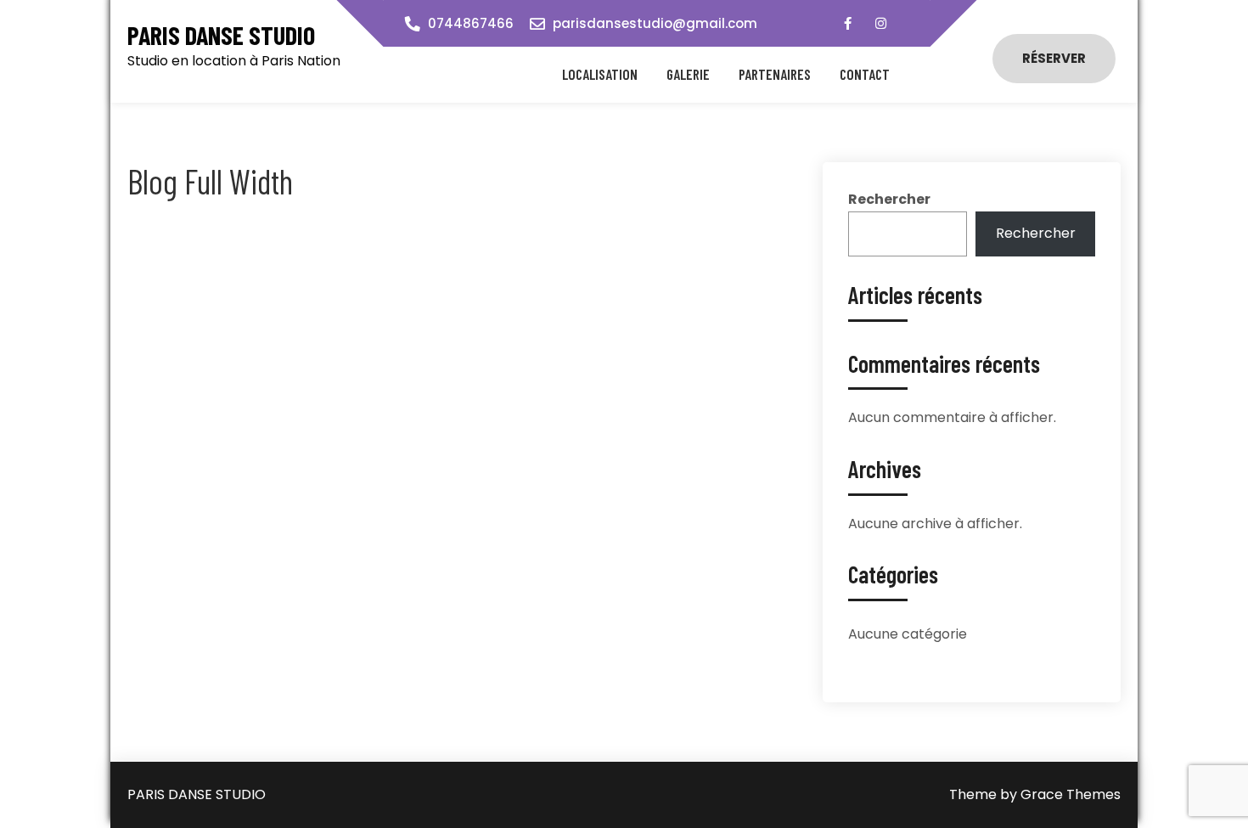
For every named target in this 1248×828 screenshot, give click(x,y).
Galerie (688, 73)
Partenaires (775, 73)
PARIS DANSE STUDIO (221, 35)
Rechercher (889, 199)
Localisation (600, 73)
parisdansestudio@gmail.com (655, 23)
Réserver (1054, 58)
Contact (865, 73)
